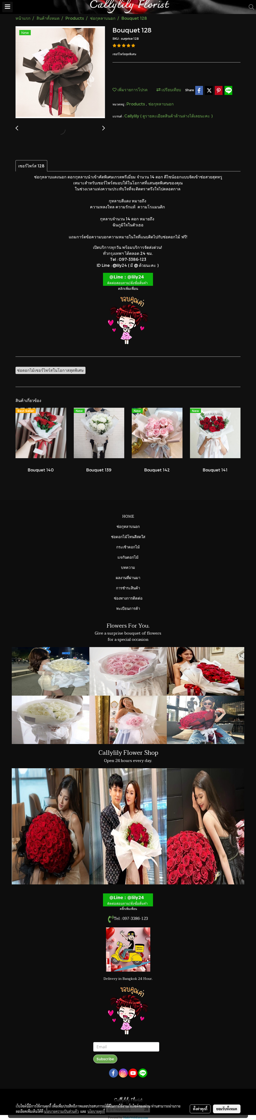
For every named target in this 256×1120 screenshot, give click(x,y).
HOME (128, 516)
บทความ (128, 567)
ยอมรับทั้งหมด (226, 1109)
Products (136, 103)
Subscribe (105, 1059)
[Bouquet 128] (60, 72)
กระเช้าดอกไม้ (128, 547)
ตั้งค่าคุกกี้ (200, 1109)
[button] (250, 7)
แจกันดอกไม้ (128, 557)
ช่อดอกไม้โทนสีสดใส (128, 536)
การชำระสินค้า (128, 588)
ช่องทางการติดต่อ (128, 598)
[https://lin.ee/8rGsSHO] (128, 278)
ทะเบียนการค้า (128, 608)
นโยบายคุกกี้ (96, 1111)
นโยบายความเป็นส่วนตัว (61, 1111)
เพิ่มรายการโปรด (132, 89)
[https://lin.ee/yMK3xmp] (128, 899)
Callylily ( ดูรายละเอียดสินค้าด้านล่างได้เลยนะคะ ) (168, 115)
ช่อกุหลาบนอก (161, 103)
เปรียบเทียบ (170, 89)
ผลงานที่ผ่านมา (128, 577)
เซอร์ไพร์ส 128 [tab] (31, 165)
